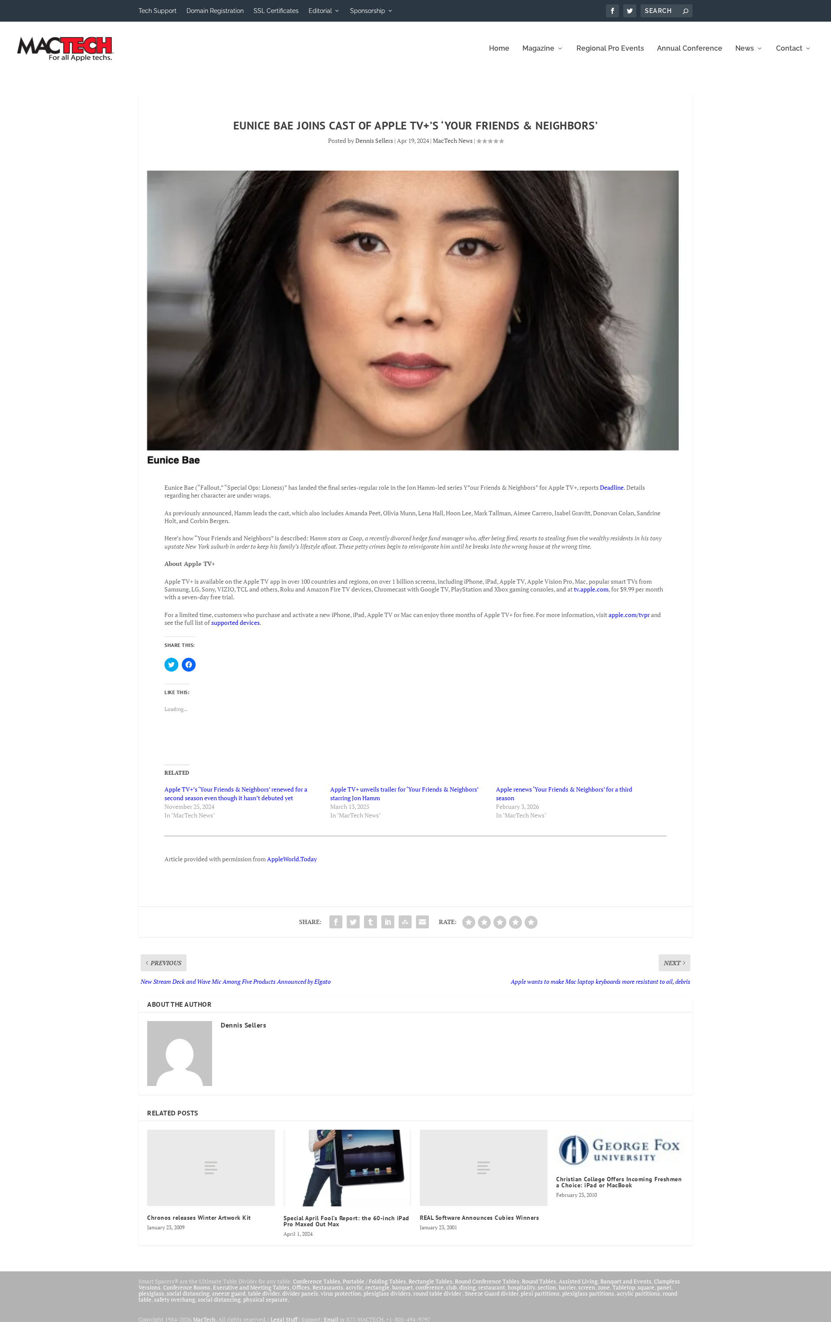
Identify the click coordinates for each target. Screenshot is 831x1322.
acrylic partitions (638, 1293)
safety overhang (174, 1299)
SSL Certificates (276, 10)
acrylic (354, 1287)
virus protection (341, 1293)
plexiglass (151, 1293)
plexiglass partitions (588, 1293)
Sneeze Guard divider (491, 1293)
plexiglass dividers (387, 1293)
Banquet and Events (625, 1281)
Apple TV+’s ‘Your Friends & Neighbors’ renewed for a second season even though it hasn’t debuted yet (235, 793)
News (744, 48)
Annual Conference (689, 48)
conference (430, 1287)
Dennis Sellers (374, 140)
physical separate (265, 1299)
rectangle (377, 1287)
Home (499, 48)
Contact (789, 48)
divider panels (300, 1293)
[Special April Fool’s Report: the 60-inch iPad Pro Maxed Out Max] (347, 1168)
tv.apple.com (591, 589)
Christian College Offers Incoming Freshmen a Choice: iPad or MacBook (619, 1182)
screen (586, 1287)
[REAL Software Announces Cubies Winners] (484, 1168)
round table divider (437, 1293)
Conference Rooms (186, 1287)
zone (604, 1287)
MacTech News (453, 140)
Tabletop (623, 1287)
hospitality (521, 1287)
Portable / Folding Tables (374, 1281)
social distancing (188, 1293)
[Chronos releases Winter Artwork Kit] (211, 1168)
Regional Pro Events (610, 48)
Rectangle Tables (430, 1281)
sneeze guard (228, 1293)
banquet (402, 1287)
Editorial (320, 10)
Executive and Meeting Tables (251, 1287)
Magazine (538, 48)
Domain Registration (215, 10)
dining (467, 1287)
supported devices (235, 622)
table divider (264, 1293)
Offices (301, 1287)
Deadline (612, 487)
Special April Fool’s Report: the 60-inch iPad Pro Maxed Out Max (346, 1221)
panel (664, 1287)
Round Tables (539, 1281)
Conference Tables (316, 1281)
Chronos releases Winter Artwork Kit (199, 1218)
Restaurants (327, 1287)
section (547, 1287)
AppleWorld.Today (292, 859)
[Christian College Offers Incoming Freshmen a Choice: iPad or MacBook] (620, 1148)
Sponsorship (367, 10)
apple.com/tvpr (629, 615)
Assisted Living (578, 1281)
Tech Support (157, 10)
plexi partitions (540, 1293)
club (451, 1287)
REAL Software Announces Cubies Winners (479, 1218)
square (646, 1287)
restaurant (491, 1287)
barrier (567, 1287)
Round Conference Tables (487, 1281)
